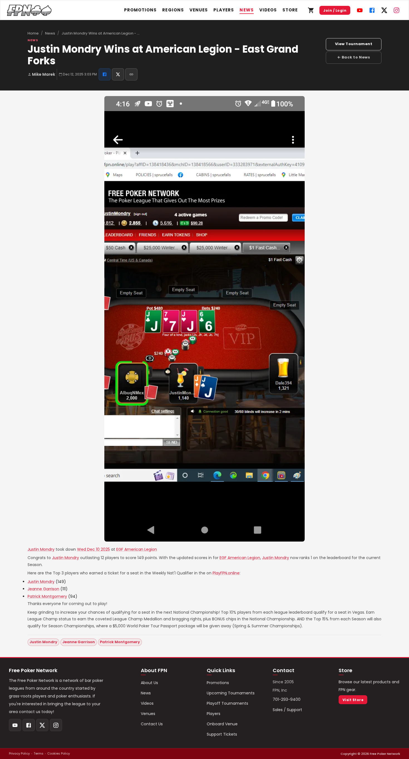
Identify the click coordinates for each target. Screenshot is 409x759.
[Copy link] (131, 74)
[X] (384, 10)
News (246, 10)
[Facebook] (372, 10)
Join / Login (334, 10)
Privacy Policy (19, 753)
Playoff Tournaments (227, 703)
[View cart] (311, 10)
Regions (173, 10)
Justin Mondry (41, 549)
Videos (268, 10)
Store (290, 10)
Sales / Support (287, 710)
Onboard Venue (222, 724)
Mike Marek (43, 74)
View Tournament (354, 43)
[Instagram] (396, 10)
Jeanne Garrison (43, 589)
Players (223, 10)
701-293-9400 (286, 699)
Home (33, 33)
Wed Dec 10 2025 (93, 549)
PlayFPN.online (226, 573)
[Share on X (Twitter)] (118, 74)
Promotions (140, 10)
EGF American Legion (136, 549)
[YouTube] (359, 10)
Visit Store (353, 699)
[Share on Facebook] (104, 74)
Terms (38, 753)
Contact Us (152, 724)
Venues (198, 10)
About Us (149, 682)
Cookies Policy (58, 753)
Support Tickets (222, 734)
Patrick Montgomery (47, 596)
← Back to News (353, 57)
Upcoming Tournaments (231, 693)
